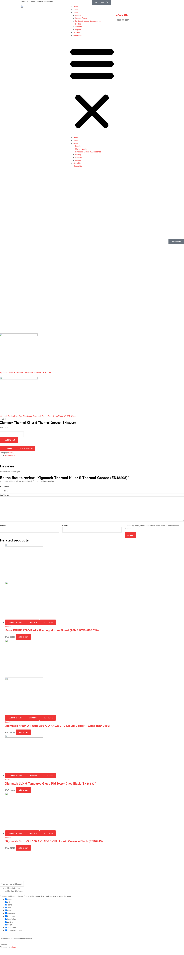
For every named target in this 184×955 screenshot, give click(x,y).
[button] (92, 87)
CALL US (122, 15)
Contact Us (77, 35)
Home (75, 6)
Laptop (78, 29)
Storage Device (81, 18)
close (14, 947)
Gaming (78, 15)
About (75, 9)
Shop (75, 12)
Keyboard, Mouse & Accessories (88, 21)
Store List (77, 32)
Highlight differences (15, 891)
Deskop (78, 23)
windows (78, 26)
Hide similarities (13, 888)
